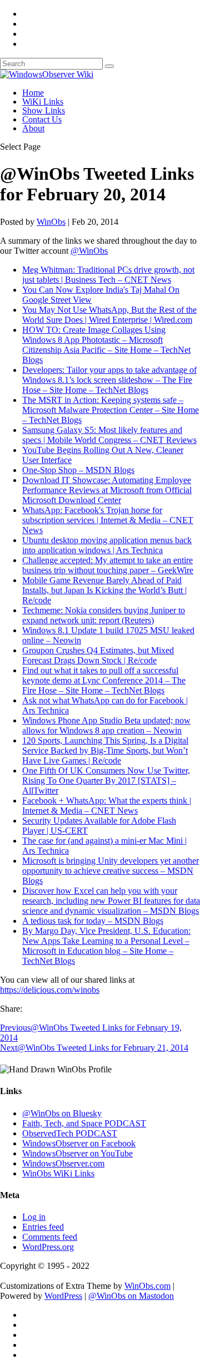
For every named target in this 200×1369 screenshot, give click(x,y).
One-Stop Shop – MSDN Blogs (78, 470)
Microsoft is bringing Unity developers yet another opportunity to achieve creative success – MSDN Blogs (110, 870)
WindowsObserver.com (63, 1163)
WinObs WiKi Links (58, 1173)
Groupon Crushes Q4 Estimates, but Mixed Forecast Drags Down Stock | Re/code (98, 655)
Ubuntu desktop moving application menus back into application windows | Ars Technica (107, 545)
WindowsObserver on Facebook (79, 1143)
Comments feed (49, 1237)
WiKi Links (42, 101)
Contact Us (42, 119)
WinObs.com (147, 1286)
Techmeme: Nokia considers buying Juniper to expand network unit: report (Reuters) (103, 615)
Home (33, 92)
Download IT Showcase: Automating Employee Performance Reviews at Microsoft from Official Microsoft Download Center (107, 490)
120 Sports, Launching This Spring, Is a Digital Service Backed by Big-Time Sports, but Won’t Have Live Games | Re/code (105, 750)
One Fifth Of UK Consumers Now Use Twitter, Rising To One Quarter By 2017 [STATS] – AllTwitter (106, 780)
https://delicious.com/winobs (49, 989)
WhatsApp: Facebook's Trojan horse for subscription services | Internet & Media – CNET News (107, 520)
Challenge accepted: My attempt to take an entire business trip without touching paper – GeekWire (107, 565)
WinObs (51, 221)
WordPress (63, 1296)
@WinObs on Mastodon (131, 1296)
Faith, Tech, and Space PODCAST (84, 1123)
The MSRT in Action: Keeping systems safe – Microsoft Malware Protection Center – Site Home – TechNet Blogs (110, 410)
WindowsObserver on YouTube (77, 1153)
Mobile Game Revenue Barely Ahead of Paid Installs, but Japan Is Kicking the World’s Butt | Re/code (104, 590)
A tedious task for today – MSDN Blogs (92, 920)
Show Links (43, 110)
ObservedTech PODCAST (69, 1133)
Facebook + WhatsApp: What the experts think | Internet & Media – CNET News (106, 805)
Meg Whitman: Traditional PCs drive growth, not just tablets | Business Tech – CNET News (108, 274)
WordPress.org (48, 1247)
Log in (34, 1217)
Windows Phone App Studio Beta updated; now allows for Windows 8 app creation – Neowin (106, 725)
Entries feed (43, 1227)
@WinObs (89, 250)
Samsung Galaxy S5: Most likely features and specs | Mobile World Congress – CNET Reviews (109, 435)
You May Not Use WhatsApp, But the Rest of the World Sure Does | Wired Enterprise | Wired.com (109, 314)
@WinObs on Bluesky (62, 1113)
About (33, 128)
